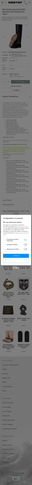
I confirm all (16, 256)
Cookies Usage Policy (22, 226)
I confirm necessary (16, 261)
